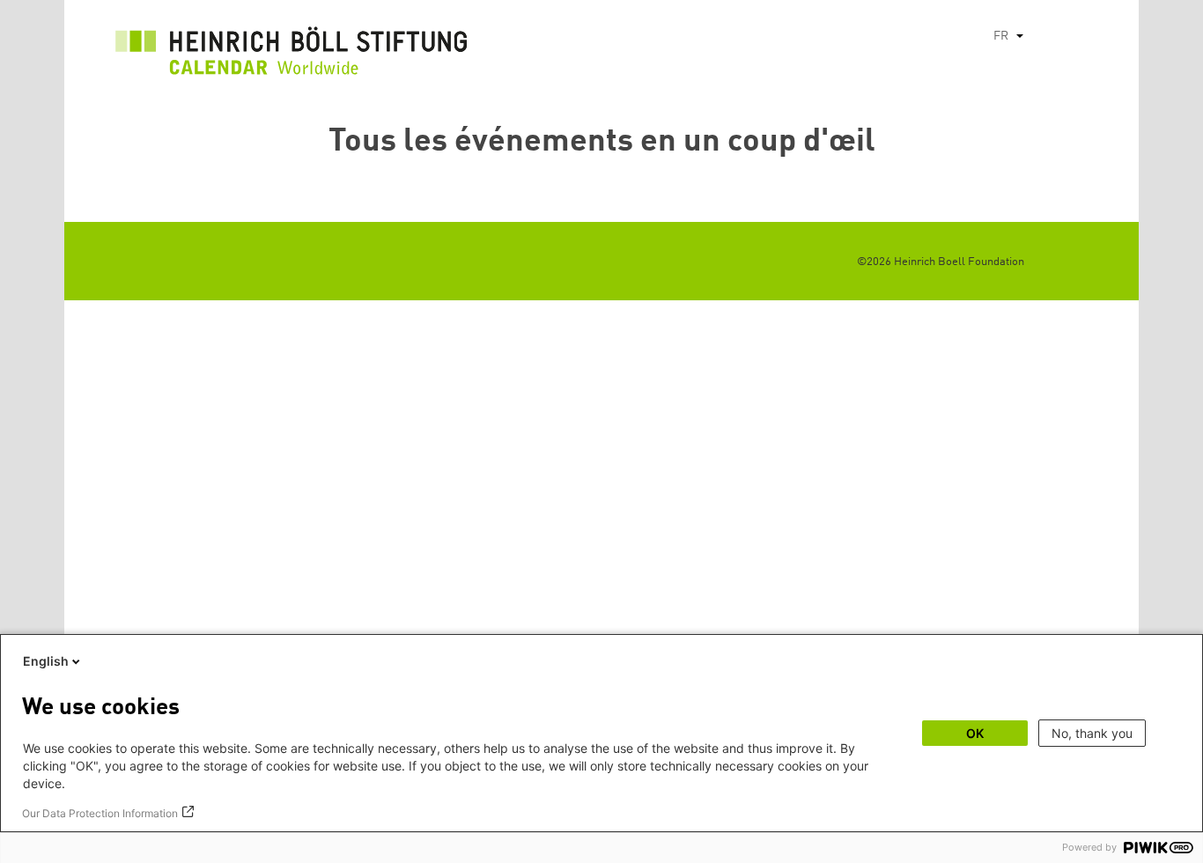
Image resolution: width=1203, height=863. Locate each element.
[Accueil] (291, 55)
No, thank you (1092, 733)
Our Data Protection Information (100, 813)
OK (975, 733)
